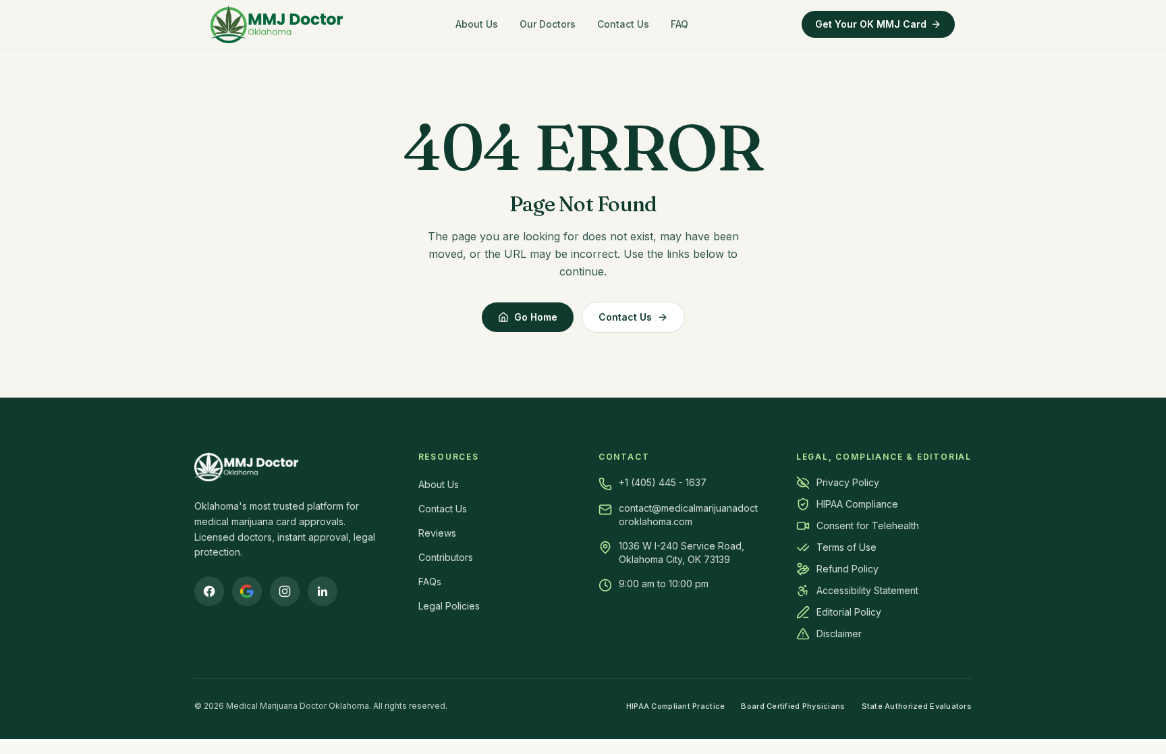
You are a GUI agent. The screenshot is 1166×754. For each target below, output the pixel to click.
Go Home (535, 317)
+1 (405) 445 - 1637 (662, 482)
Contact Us (623, 24)
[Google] (247, 591)
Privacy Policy (847, 482)
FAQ (679, 24)
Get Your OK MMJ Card (870, 24)
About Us (476, 24)
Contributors (445, 557)
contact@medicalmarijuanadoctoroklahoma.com (688, 514)
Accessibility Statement (867, 590)
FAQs (429, 581)
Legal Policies (449, 606)
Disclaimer (839, 633)
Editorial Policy (848, 612)
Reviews (437, 533)
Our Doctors (548, 24)
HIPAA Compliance (857, 504)
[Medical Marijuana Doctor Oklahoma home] (277, 24)
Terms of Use (846, 547)
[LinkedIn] (322, 591)
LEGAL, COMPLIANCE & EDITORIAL (884, 457)
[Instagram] (285, 591)
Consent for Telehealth (867, 525)
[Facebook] (209, 591)
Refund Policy (847, 568)
